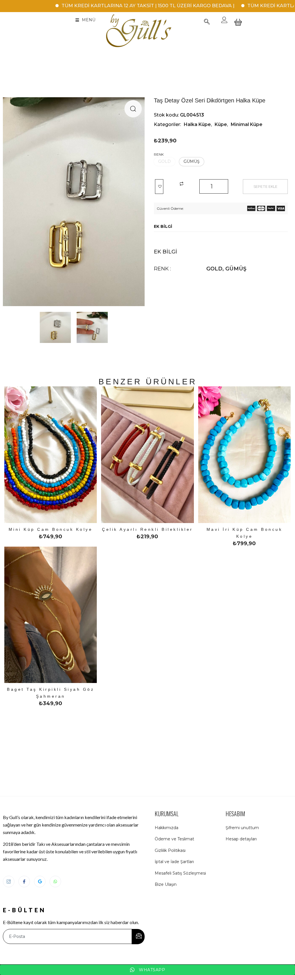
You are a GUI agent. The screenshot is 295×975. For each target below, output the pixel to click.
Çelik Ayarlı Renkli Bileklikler (147, 529)
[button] (133, 108)
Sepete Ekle (265, 186)
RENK (159, 154)
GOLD (214, 269)
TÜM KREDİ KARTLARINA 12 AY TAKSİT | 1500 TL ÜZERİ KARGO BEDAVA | (123, 5)
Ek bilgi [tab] (163, 226)
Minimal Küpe (246, 124)
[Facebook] (24, 881)
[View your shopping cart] (238, 26)
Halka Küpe (197, 124)
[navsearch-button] (207, 22)
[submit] (138, 936)
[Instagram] (8, 881)
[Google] (40, 881)
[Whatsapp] (55, 881)
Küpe (221, 124)
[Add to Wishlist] (159, 186)
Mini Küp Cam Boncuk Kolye (51, 529)
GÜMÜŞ (235, 269)
